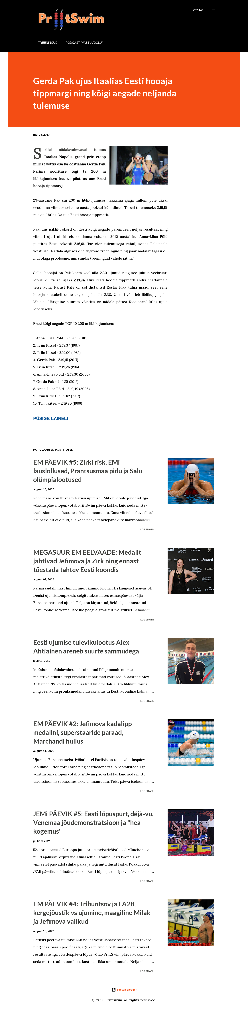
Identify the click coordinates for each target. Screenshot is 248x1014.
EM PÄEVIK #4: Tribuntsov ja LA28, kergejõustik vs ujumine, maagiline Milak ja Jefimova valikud (92, 912)
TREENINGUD (48, 42)
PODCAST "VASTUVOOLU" (84, 42)
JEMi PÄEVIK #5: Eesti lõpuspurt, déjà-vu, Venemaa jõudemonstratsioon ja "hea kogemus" (93, 822)
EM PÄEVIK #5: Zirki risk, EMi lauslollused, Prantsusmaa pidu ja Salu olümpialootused (87, 470)
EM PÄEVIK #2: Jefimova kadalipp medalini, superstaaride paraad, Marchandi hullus (82, 732)
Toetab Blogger (126, 989)
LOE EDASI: (147, 529)
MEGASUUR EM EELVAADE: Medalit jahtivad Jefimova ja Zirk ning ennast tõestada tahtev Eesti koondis (87, 561)
